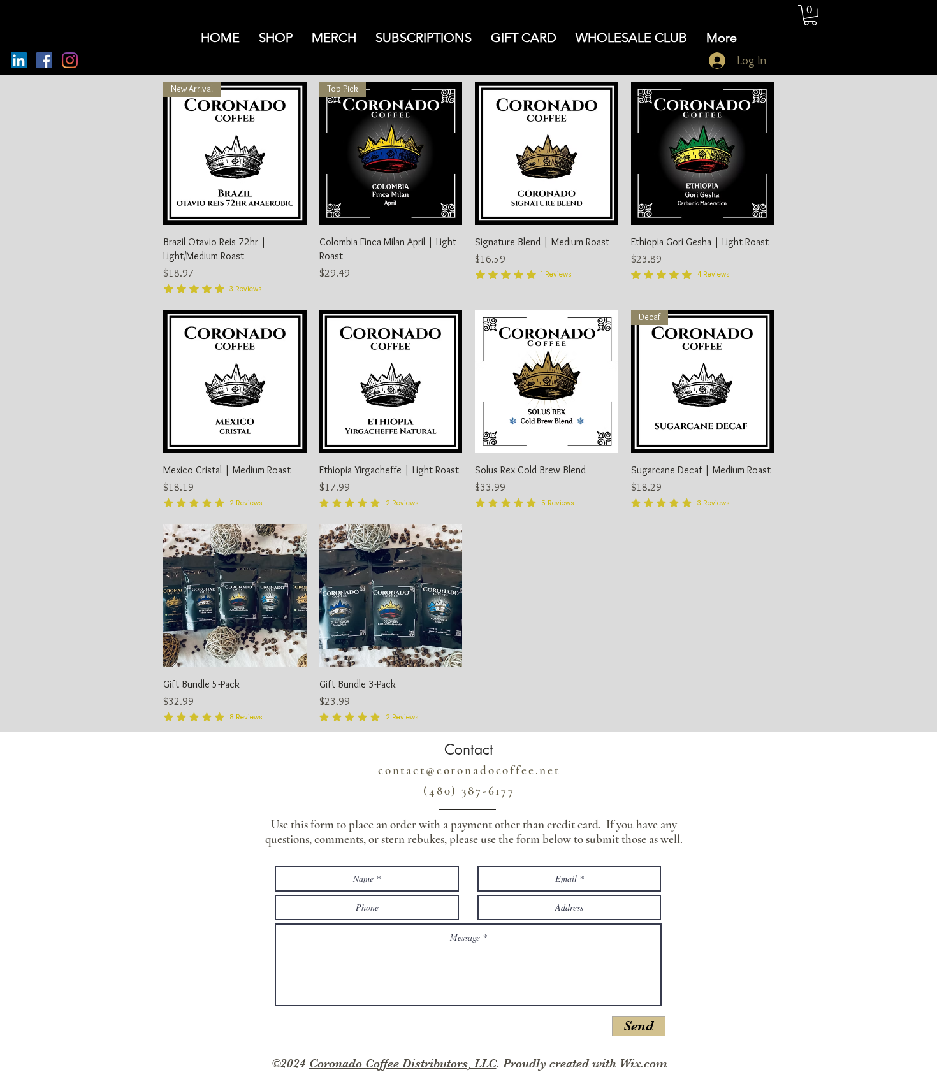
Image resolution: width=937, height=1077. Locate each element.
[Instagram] (70, 60)
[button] (810, 15)
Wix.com (643, 1064)
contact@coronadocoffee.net (469, 770)
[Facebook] (44, 60)
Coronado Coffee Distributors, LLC (403, 1064)
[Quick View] (546, 153)
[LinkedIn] (19, 60)
